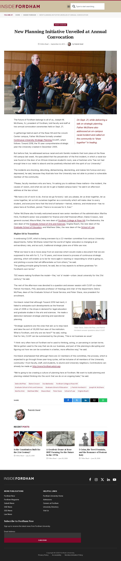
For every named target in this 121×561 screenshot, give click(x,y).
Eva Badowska (48, 384)
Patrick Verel (78, 44)
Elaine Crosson (34, 384)
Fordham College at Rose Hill (71, 220)
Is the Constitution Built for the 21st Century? (27, 451)
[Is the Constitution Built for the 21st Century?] (28, 438)
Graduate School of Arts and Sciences (47, 224)
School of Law (87, 227)
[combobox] (88, 6)
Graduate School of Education (28, 227)
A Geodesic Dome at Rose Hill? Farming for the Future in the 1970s (60, 452)
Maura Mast (45, 391)
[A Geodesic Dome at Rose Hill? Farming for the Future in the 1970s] (60, 438)
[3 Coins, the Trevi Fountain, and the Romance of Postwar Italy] (93, 438)
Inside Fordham (60, 25)
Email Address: (9, 531)
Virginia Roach (83, 391)
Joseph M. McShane (96, 387)
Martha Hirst (20, 391)
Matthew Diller (33, 391)
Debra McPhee (20, 384)
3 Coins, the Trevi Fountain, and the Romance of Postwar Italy (93, 452)
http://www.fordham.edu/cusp (46, 366)
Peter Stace (57, 391)
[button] (69, 6)
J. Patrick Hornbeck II (78, 387)
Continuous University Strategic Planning (33, 140)
